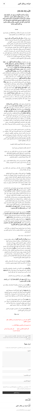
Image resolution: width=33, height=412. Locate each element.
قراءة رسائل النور (24, 4)
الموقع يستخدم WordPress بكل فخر (23, 410)
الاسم (29, 369)
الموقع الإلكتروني (27, 380)
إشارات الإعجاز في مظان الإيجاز (20, 337)
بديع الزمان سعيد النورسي (8, 337)
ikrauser (18, 336)
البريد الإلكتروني (26, 375)
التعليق (28, 350)
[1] (26, 43)
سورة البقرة (28, 338)
